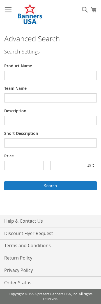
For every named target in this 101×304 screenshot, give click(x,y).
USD (90, 165)
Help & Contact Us (23, 221)
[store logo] (30, 14)
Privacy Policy (18, 270)
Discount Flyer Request (28, 233)
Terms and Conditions (27, 245)
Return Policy (18, 258)
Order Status (17, 283)
